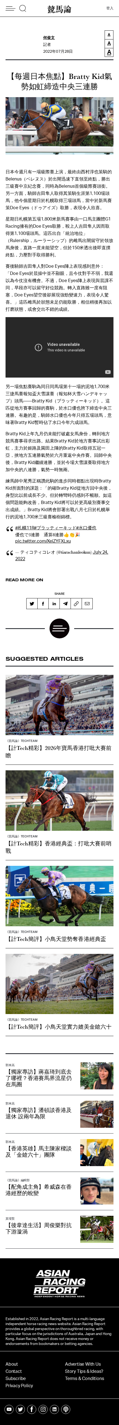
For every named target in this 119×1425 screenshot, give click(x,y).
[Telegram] (65, 603)
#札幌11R (24, 528)
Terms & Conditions (84, 1378)
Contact (14, 1371)
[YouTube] (9, 1409)
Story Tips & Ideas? (84, 1371)
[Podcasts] (65, 1409)
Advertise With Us (83, 1364)
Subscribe (16, 1378)
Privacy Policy (19, 1386)
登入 (109, 8)
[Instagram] (43, 1409)
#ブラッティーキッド (55, 528)
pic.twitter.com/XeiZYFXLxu (43, 541)
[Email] (87, 603)
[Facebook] (42, 603)
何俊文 (49, 38)
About (12, 1364)
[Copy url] (76, 603)
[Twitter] (31, 603)
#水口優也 (86, 528)
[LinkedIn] (54, 603)
